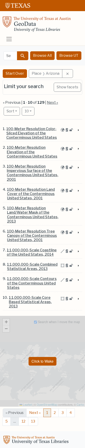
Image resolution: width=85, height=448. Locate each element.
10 (29, 111)
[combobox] (10, 56)
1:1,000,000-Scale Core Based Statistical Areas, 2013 (30, 301)
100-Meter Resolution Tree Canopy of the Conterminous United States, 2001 (32, 235)
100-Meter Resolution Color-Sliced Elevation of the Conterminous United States (31, 133)
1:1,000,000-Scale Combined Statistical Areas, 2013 (32, 266)
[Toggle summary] (78, 130)
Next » (52, 102)
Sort (10, 111)
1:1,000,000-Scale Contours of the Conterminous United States (32, 283)
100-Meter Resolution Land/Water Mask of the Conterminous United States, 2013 (32, 214)
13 (33, 421)
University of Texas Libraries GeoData (37, 25)
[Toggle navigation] (9, 39)
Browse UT (68, 55)
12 (23, 421)
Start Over (15, 73)
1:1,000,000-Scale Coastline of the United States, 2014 (32, 252)
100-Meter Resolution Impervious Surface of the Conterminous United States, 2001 (32, 173)
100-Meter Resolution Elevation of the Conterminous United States (32, 151)
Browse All (42, 55)
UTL (37, 440)
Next (35, 413)
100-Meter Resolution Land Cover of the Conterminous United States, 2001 (31, 193)
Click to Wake (42, 361)
